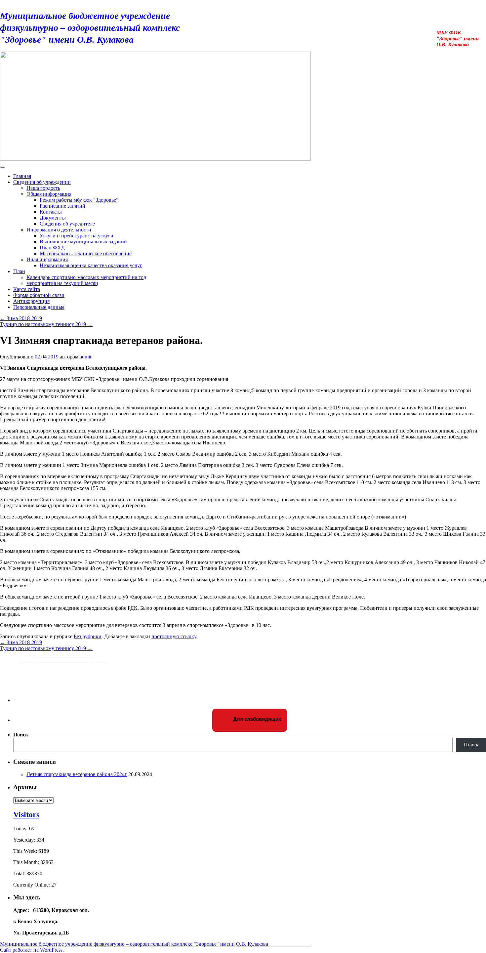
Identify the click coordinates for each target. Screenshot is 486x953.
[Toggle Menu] (2, 167)
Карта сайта (26, 289)
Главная (22, 176)
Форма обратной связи (38, 295)
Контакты (51, 212)
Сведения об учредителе (67, 224)
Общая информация (48, 194)
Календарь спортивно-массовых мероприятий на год (86, 277)
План (19, 271)
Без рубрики (87, 636)
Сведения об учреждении (42, 182)
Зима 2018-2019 (21, 318)
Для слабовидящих (256, 719)
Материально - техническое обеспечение (86, 253)
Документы (53, 218)
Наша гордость (43, 188)
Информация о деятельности (58, 229)
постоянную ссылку (173, 636)
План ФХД (52, 247)
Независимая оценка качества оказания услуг (91, 265)
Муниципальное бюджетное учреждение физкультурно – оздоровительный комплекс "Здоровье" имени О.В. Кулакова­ (104, 28)
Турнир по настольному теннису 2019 (46, 324)
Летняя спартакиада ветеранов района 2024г (76, 774)
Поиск (20, 734)
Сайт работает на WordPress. (32, 950)
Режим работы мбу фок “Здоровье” (79, 200)
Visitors (26, 814)
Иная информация (47, 259)
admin (86, 356)
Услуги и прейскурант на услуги (76, 235)
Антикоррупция (31, 301)
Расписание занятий (62, 206)
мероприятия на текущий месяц (62, 283)
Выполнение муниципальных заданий (83, 241)
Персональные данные (38, 307)
